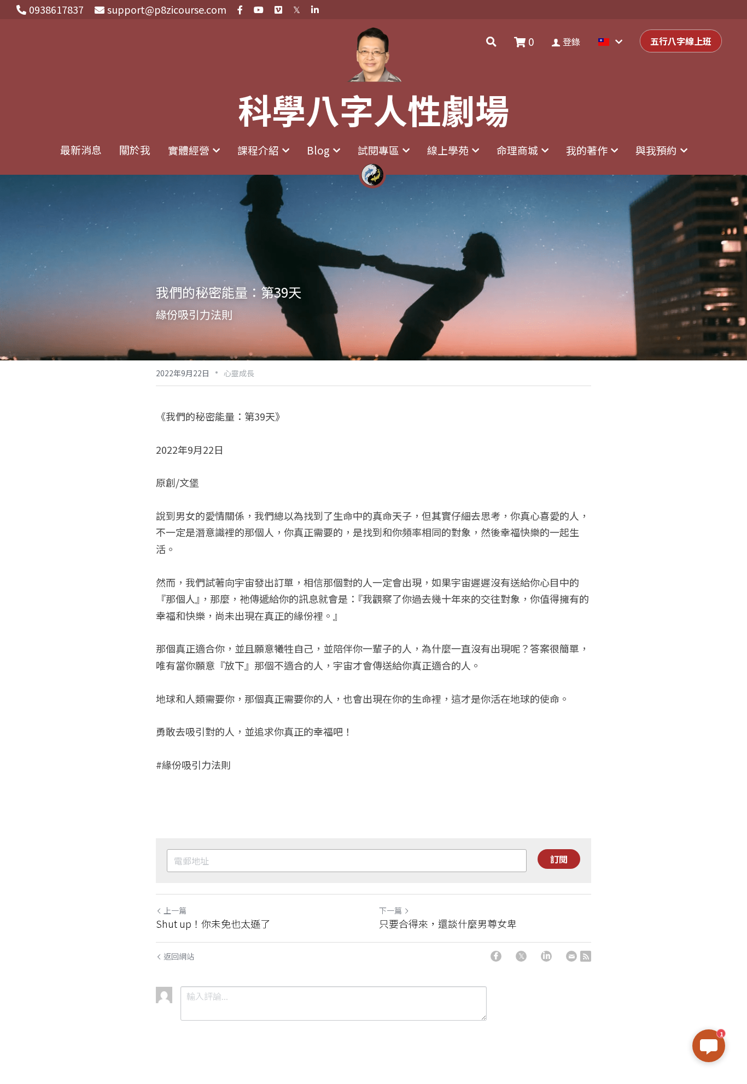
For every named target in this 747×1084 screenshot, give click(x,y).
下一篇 (390, 910)
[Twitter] (521, 956)
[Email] (571, 956)
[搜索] (491, 41)
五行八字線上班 (680, 41)
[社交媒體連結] (240, 9)
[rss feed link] (585, 956)
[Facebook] (496, 956)
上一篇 (175, 910)
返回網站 (179, 956)
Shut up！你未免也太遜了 (213, 923)
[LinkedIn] (546, 956)
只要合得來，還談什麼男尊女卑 (448, 923)
